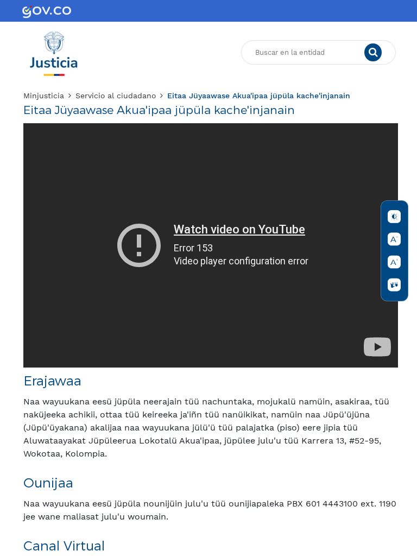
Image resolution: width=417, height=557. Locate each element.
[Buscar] (373, 52)
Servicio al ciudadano (115, 95)
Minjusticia (43, 95)
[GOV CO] (47, 11)
